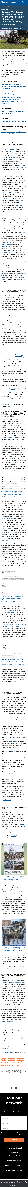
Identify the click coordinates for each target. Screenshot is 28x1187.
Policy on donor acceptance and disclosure (14, 1165)
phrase (3, 163)
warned (12, 764)
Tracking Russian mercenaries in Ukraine (13, 121)
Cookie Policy (17, 1155)
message (8, 244)
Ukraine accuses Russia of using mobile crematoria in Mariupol (13, 93)
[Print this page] (12, 1088)
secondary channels (11, 532)
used (3, 620)
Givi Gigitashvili (7, 404)
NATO (3, 1062)
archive (12, 601)
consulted (17, 892)
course (21, 277)
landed (15, 149)
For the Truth (9, 518)
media (19, 262)
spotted (24, 274)
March (3, 280)
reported (13, 427)
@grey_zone (4, 881)
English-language (17, 458)
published (16, 219)
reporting (8, 707)
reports (21, 816)
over (14, 277)
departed (4, 198)
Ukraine (17, 1065)
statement (11, 297)
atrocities (13, 836)
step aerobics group (7, 624)
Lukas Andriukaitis (8, 967)
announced (18, 356)
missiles (10, 149)
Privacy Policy (10, 1155)
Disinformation (11, 1059)
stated (13, 389)
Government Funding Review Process (14, 1162)
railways (9, 192)
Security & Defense (17, 1062)
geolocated (20, 1045)
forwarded (4, 246)
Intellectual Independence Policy (14, 1160)
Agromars (10, 1021)
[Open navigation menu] (26, 2)
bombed (3, 192)
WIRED (23, 709)
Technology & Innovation (7, 1065)
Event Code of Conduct (10, 1170)
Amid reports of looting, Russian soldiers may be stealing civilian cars (13, 133)
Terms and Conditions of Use (11, 1134)
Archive (10, 881)
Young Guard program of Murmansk (11, 611)
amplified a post (11, 437)
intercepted (20, 824)
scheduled (18, 205)
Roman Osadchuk (8, 285)
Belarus (3, 1059)
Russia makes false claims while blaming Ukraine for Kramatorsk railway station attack (13, 86)
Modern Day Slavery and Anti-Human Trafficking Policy (14, 1167)
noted (15, 397)
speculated (20, 167)
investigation (15, 982)
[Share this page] (16, 1088)
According (12, 157)
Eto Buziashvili (7, 800)
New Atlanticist (5, 7)
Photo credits (19, 1170)
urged (18, 176)
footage (3, 276)
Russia (8, 1062)
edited (20, 233)
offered (3, 329)
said (9, 364)
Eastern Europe (20, 1059)
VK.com (8, 601)
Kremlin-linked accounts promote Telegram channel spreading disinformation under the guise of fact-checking (13, 100)
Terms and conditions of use (14, 1158)
